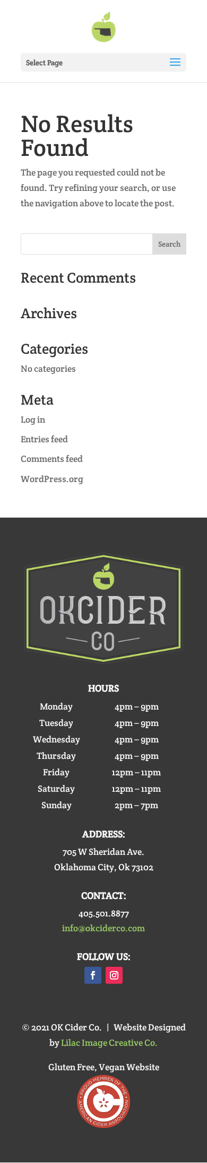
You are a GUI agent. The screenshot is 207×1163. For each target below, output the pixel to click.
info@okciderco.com (103, 928)
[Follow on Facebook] (92, 975)
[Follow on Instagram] (114, 975)
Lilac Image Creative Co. (109, 1042)
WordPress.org (52, 479)
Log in (33, 419)
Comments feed (52, 459)
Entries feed (44, 439)
